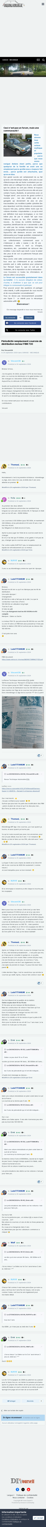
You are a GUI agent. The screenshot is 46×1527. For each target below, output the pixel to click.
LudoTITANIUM (32, 1049)
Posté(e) (19, 364)
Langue (10, 1495)
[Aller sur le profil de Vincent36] (4, 362)
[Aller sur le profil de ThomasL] (4, 466)
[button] (38, 70)
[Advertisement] (23, 33)
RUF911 (29, 1315)
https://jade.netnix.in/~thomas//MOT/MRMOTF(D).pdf (22, 659)
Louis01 (40, 74)
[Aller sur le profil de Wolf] (4, 1244)
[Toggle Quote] (5, 774)
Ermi (27, 1105)
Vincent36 (8, 350)
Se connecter (10, 318)
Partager (12, 1401)
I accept (39, 1518)
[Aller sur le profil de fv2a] (4, 499)
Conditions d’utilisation (10, 1519)
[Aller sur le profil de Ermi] (4, 1041)
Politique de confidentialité (27, 1495)
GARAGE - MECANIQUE (30, 353)
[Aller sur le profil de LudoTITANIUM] (4, 580)
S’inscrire (28, 318)
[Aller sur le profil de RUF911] (4, 562)
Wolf (28, 1347)
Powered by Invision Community (23, 1503)
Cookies (30, 1498)
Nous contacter (19, 1498)
